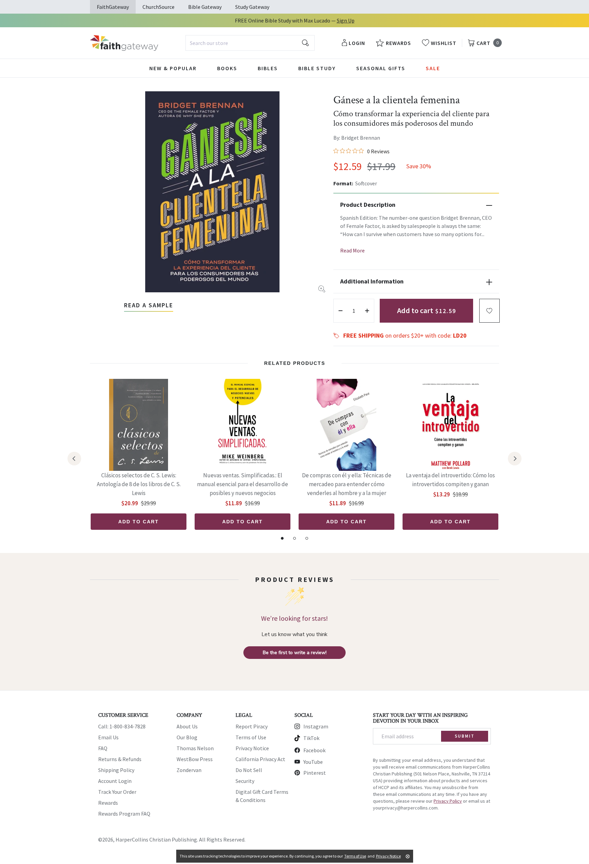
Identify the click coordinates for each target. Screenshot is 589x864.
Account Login (115, 780)
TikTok (311, 738)
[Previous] (74, 458)
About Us (187, 726)
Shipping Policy (116, 770)
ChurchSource (158, 6)
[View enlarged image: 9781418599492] (212, 191)
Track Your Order (117, 791)
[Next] (515, 458)
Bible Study (317, 68)
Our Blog (187, 737)
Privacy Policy (448, 801)
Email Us (108, 737)
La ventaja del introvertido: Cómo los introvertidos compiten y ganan (450, 480)
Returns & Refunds (119, 759)
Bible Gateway (205, 6)
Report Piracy (252, 726)
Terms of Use (251, 737)
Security (245, 780)
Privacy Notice (252, 748)
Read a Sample (148, 305)
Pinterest (314, 772)
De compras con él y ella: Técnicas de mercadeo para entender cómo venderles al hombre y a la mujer (346, 484)
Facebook (314, 750)
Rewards (108, 802)
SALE (433, 68)
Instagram (315, 726)
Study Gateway (252, 6)
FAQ (102, 748)
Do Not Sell (249, 770)
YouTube (313, 761)
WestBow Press (195, 759)
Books (227, 68)
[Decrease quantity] (340, 310)
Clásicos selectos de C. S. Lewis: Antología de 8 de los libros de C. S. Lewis (139, 484)
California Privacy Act (260, 759)
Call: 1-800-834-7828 (122, 726)
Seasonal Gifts (380, 68)
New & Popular (173, 68)
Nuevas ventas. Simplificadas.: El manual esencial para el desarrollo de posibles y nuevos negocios (242, 484)
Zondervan (189, 770)
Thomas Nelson (195, 748)
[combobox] (250, 43)
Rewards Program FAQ (124, 813)
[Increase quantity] (367, 310)
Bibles (268, 68)
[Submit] (305, 43)
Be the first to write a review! (295, 652)
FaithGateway (113, 6)
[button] (489, 311)
